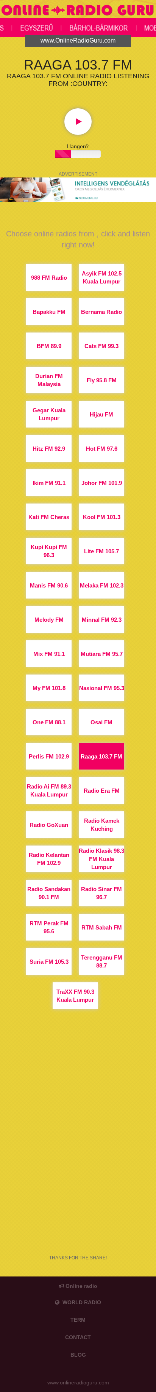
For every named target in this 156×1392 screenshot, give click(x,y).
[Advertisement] (78, 1153)
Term (78, 1320)
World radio (80, 1302)
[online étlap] (78, 189)
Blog (78, 1355)
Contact (78, 1337)
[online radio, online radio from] (78, 11)
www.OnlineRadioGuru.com (78, 40)
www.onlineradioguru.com (78, 1382)
